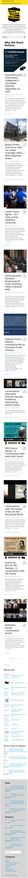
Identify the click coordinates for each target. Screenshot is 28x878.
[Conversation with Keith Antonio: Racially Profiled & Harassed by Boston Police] (15, 383)
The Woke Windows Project (18, 740)
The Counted (14, 724)
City (10, 94)
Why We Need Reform (15, 161)
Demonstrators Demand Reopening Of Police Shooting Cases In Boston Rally (15, 832)
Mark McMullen (8, 652)
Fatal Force (14, 728)
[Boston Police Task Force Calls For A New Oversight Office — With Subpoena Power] (15, 130)
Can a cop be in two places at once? (18, 826)
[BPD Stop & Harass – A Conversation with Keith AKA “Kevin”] (15, 433)
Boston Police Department (10, 475)
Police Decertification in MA (13, 863)
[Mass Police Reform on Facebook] (18, 3)
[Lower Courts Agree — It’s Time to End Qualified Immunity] (15, 197)
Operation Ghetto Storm (17, 736)
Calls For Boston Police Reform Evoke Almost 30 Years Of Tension (13, 846)
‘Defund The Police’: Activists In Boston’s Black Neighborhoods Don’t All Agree (15, 839)
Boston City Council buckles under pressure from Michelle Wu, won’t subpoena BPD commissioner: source (15, 765)
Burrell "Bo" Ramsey (9, 594)
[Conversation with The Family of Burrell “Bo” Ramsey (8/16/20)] (15, 491)
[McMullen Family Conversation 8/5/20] (15, 610)
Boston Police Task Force (10, 114)
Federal (8, 861)
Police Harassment (10, 417)
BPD (6, 417)
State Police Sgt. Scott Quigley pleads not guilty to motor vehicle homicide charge (14, 772)
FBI (9, 374)
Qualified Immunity (8, 245)
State (16, 292)
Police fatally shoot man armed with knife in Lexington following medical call (15, 758)
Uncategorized (10, 869)
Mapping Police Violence (17, 682)
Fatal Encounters (15, 719)
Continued (14, 110)
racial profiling (16, 417)
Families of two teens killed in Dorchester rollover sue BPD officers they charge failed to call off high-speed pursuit (15, 751)
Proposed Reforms (15, 94)
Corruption (7, 374)
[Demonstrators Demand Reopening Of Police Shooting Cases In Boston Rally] (15, 261)
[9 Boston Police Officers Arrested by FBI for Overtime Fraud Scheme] (15, 324)
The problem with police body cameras (18, 821)
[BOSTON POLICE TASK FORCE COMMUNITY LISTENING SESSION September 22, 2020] (15, 60)
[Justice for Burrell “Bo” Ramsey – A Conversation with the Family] (15, 548)
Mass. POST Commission (17, 700)
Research (13, 292)
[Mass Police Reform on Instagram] (20, 3)
